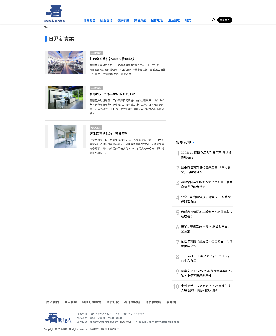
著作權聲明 (132, 302)
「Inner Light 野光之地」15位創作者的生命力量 (206, 258)
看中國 (171, 302)
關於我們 (52, 302)
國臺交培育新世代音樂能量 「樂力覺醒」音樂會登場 (205, 169)
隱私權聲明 (153, 302)
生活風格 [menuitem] (174, 20)
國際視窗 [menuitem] (157, 20)
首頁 (46, 27)
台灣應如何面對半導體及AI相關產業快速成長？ (206, 214)
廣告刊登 (70, 302)
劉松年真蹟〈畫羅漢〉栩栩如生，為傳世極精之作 (207, 243)
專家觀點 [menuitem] (123, 20)
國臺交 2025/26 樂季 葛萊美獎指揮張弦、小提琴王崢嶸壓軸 (206, 273)
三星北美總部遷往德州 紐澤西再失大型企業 (205, 229)
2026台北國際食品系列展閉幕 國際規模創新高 (206, 155)
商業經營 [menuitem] (89, 20)
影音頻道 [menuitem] (140, 20)
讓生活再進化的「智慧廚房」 (110, 133)
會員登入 (225, 20)
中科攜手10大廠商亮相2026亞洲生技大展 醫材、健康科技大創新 (206, 288)
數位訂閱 (112, 302)
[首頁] (53, 11)
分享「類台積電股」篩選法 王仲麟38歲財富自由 (206, 199)
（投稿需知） (125, 321)
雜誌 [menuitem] (188, 20)
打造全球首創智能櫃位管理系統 (112, 59)
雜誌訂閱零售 (91, 302)
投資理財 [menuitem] (106, 20)
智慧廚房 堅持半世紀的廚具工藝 (112, 94)
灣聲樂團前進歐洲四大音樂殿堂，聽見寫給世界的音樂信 (207, 184)
